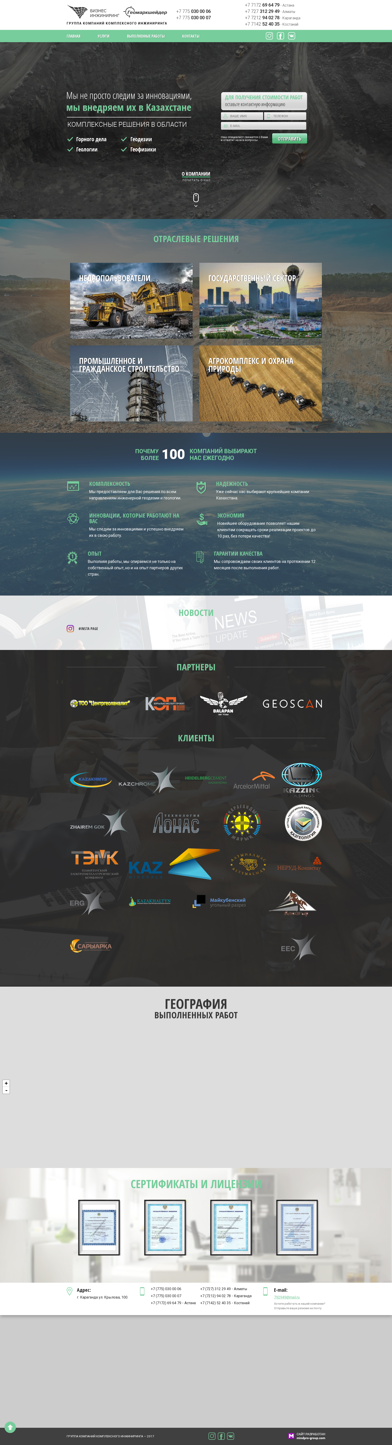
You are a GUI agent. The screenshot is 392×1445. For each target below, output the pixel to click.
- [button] (6, 1090)
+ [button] (6, 1083)
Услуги (103, 36)
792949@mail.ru (287, 1297)
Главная (73, 36)
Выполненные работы (146, 36)
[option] (100, 1227)
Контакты (190, 36)
